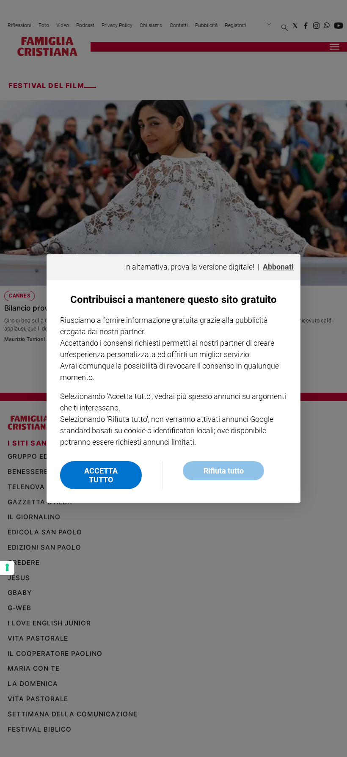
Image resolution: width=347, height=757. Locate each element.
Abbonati (278, 266)
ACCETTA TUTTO (101, 475)
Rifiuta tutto (224, 470)
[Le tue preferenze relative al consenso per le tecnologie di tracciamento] (7, 568)
